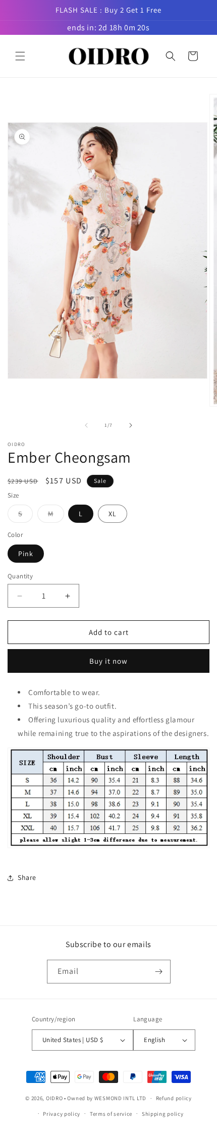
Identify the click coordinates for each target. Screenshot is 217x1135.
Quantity (20, 576)
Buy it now (108, 661)
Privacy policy (61, 1113)
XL (112, 513)
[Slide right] (131, 425)
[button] (20, 56)
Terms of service (111, 1113)
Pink (25, 553)
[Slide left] (86, 425)
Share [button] (27, 877)
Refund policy (174, 1098)
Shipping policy (163, 1113)
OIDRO (54, 1098)
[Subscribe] (159, 971)
